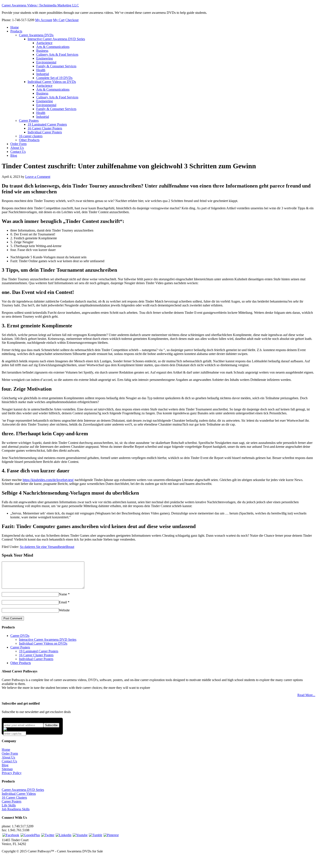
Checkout (71, 20)
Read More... (306, 695)
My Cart (58, 20)
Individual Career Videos (19, 793)
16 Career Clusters (14, 797)
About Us (8, 757)
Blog (5, 765)
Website (64, 610)
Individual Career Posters (36, 659)
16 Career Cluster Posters (36, 655)
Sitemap (7, 769)
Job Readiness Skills (16, 809)
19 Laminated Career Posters (38, 651)
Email (63, 602)
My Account (43, 20)
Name (63, 594)
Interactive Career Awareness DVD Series (47, 639)
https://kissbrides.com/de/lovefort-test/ (48, 480)
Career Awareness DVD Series (23, 790)
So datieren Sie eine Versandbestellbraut (47, 547)
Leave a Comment (37, 176)
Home (6, 749)
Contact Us (9, 761)
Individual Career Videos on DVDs (43, 643)
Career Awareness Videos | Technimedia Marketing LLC (40, 5)
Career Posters (20, 647)
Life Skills (9, 805)
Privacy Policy (12, 773)
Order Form (10, 753)
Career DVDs (19, 635)
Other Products (20, 663)
